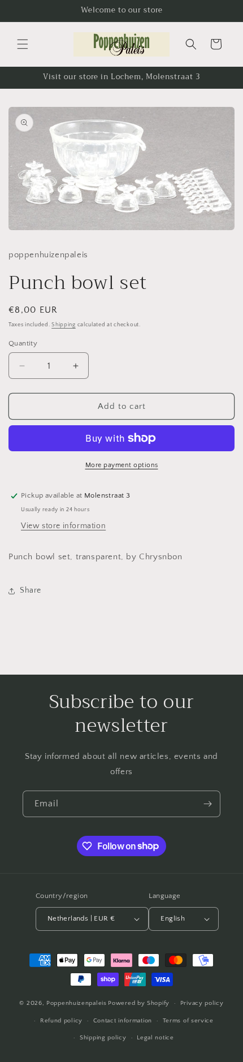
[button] (22, 44)
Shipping (63, 325)
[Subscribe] (207, 804)
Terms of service (188, 1020)
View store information (63, 525)
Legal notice (155, 1037)
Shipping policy (103, 1037)
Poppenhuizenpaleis (76, 1003)
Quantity (22, 343)
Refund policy (61, 1020)
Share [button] (30, 590)
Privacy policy (202, 1003)
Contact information (122, 1020)
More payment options (121, 465)
